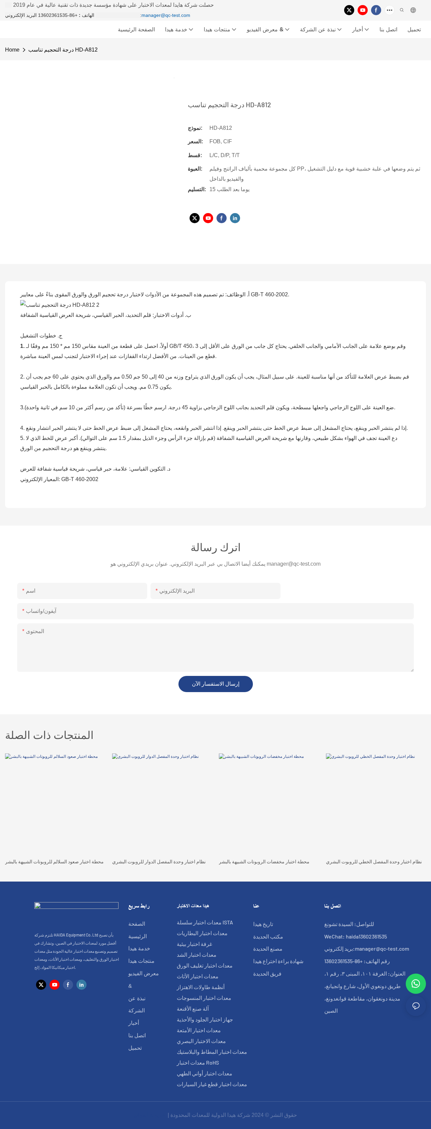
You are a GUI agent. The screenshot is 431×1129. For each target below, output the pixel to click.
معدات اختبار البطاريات (202, 933)
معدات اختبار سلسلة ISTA (205, 922)
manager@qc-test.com (165, 15)
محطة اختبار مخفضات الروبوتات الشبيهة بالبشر (264, 861)
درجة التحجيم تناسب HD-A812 (63, 50)
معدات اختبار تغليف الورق (205, 965)
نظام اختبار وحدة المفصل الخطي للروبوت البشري (374, 861)
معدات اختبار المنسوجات (204, 997)
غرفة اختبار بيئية (194, 944)
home (12, 50)
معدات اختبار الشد (197, 954)
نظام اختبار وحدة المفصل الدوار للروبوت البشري (159, 861)
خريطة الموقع (150, 1115)
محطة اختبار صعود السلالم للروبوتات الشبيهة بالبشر (54, 861)
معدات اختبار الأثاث (198, 976)
